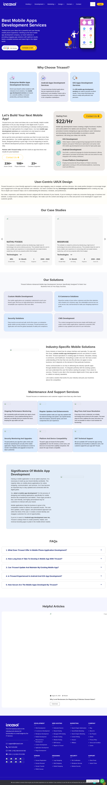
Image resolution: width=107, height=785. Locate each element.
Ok (94, 782)
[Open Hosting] (31, 4)
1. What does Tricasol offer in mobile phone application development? (36, 550)
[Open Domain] (73, 4)
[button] (2, 239)
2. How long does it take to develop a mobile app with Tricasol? (34, 559)
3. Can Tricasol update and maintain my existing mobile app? (32, 567)
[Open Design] (63, 4)
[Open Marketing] (55, 4)
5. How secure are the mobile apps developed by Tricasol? (32, 585)
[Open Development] (44, 4)
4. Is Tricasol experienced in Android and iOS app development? (34, 576)
